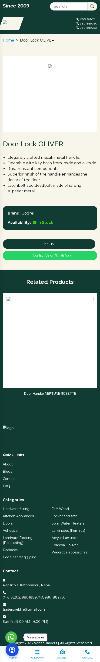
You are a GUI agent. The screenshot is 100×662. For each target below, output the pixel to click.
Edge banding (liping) (20, 557)
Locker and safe (64, 516)
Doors (8, 523)
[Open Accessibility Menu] (12, 649)
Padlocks (10, 550)
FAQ (6, 486)
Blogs (7, 471)
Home (8, 40)
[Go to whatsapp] (11, 637)
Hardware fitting (16, 509)
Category (37, 657)
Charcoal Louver (65, 545)
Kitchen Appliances (18, 516)
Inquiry (49, 244)
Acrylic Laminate (65, 538)
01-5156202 (87, 19)
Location (62, 657)
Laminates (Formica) (68, 530)
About (8, 464)
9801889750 (88, 27)
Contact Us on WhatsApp (51, 255)
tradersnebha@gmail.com (24, 609)
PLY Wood (60, 509)
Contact (87, 657)
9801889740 (88, 23)
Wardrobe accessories (69, 552)
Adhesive (10, 530)
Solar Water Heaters (68, 523)
